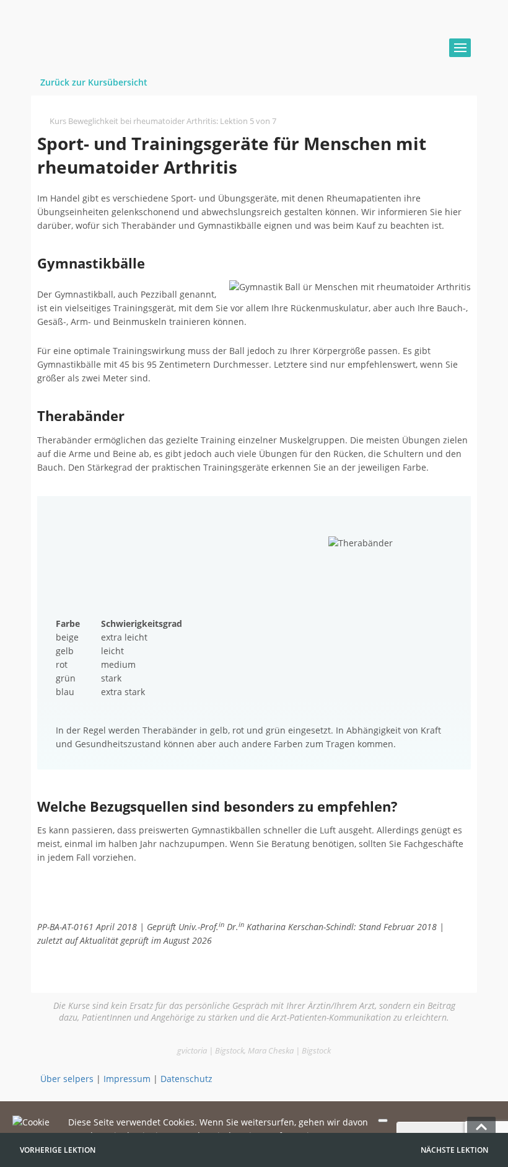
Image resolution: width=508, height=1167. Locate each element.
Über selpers (67, 1079)
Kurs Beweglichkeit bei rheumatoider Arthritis (133, 120)
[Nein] (383, 1120)
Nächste (454, 1150)
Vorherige (57, 1150)
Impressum (127, 1079)
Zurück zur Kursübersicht (93, 82)
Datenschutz (186, 1079)
